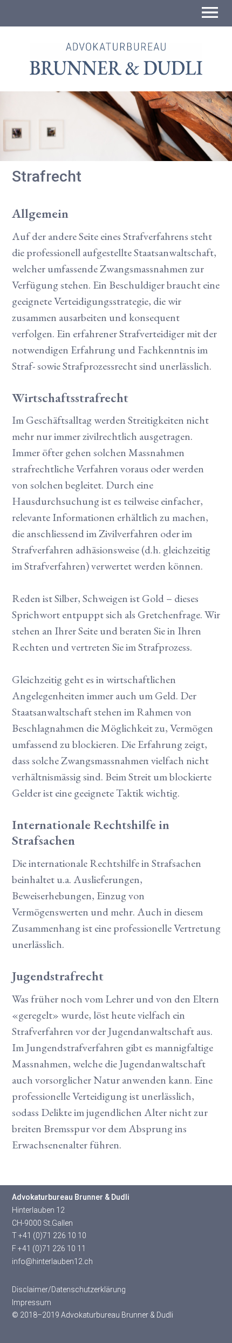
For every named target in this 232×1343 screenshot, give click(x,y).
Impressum (31, 1302)
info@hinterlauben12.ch (52, 1261)
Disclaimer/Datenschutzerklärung (69, 1289)
